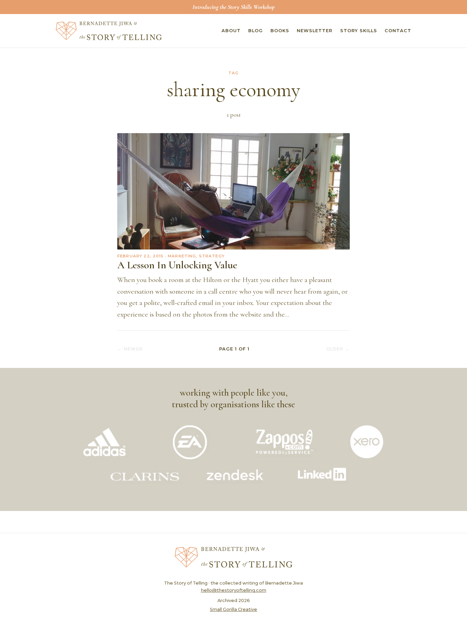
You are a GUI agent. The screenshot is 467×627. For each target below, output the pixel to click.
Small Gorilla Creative (233, 609)
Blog (255, 30)
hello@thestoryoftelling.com (233, 590)
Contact (398, 30)
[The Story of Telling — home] (109, 31)
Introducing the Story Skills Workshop (233, 7)
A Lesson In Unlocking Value (177, 265)
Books (279, 30)
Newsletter (314, 30)
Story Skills (358, 30)
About (231, 30)
